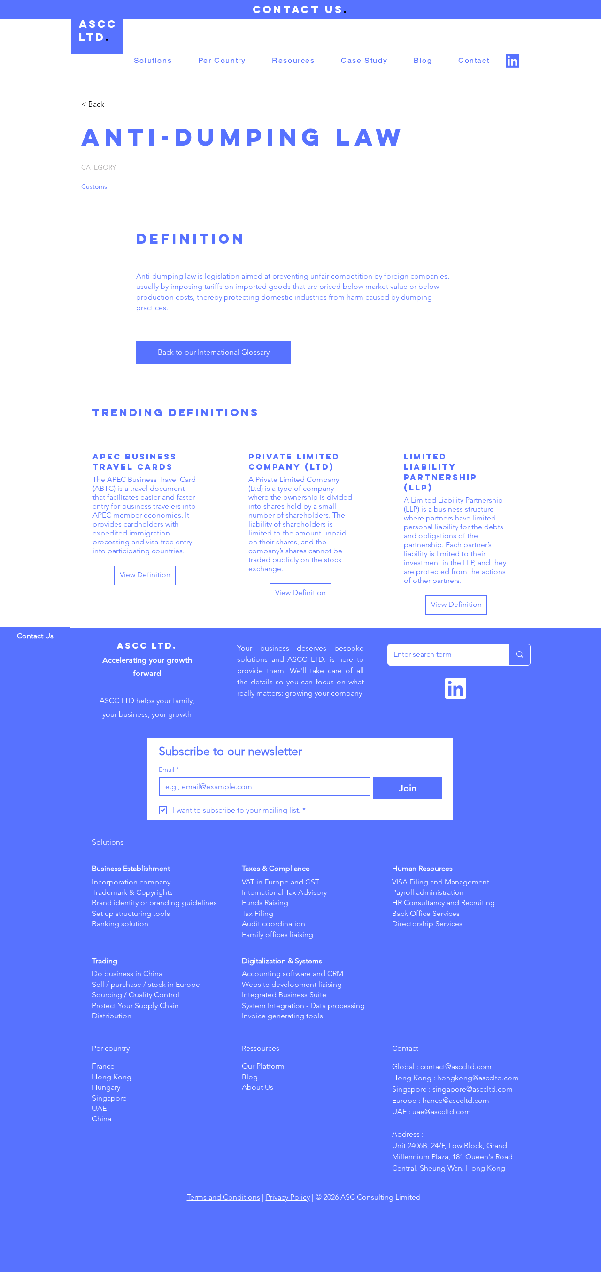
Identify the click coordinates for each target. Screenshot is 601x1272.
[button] (153, 60)
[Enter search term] (519, 654)
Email (169, 770)
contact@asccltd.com (456, 1066)
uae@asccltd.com (441, 1111)
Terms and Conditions (223, 1197)
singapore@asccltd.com (472, 1089)
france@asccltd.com (455, 1100)
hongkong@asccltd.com (478, 1077)
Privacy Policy (288, 1197)
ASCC (98, 24)
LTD (92, 37)
